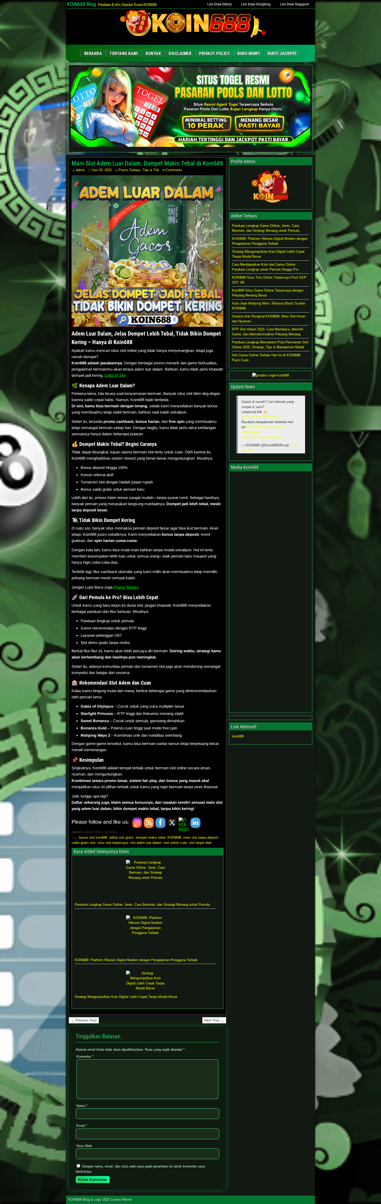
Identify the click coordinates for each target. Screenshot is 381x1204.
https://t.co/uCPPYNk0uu (260, 417)
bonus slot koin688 (93, 837)
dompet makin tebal (150, 837)
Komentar (84, 1056)
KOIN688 (174, 837)
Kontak (153, 53)
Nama (81, 1106)
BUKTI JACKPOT (282, 53)
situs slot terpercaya (112, 843)
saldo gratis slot (83, 843)
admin (80, 170)
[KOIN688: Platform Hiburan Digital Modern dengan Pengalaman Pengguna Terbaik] (145, 934)
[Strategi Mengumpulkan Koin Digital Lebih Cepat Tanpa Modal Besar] (145, 981)
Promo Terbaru (129, 170)
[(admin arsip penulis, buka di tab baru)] (270, 205)
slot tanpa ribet (200, 843)
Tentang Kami (124, 53)
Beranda (93, 53)
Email (81, 1126)
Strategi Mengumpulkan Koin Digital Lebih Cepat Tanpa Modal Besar (126, 997)
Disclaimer (180, 53)
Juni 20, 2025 (101, 170)
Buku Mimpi (248, 53)
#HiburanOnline (272, 427)
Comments (174, 170)
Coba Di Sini (114, 375)
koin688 (238, 736)
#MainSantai (250, 432)
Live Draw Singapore (294, 4)
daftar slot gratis (121, 837)
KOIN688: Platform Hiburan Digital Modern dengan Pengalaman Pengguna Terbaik (136, 960)
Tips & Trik (151, 170)
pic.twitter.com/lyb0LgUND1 (262, 437)
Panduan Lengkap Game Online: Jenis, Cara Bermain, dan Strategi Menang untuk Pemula (142, 904)
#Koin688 (253, 427)
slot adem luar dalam (145, 843)
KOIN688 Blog (81, 4)
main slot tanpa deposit (200, 837)
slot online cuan (175, 843)
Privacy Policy (214, 53)
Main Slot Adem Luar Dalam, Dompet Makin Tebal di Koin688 (147, 163)
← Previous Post (84, 1020)
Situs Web (84, 1146)
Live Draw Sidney (219, 4)
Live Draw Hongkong (256, 4)
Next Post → (214, 1020)
